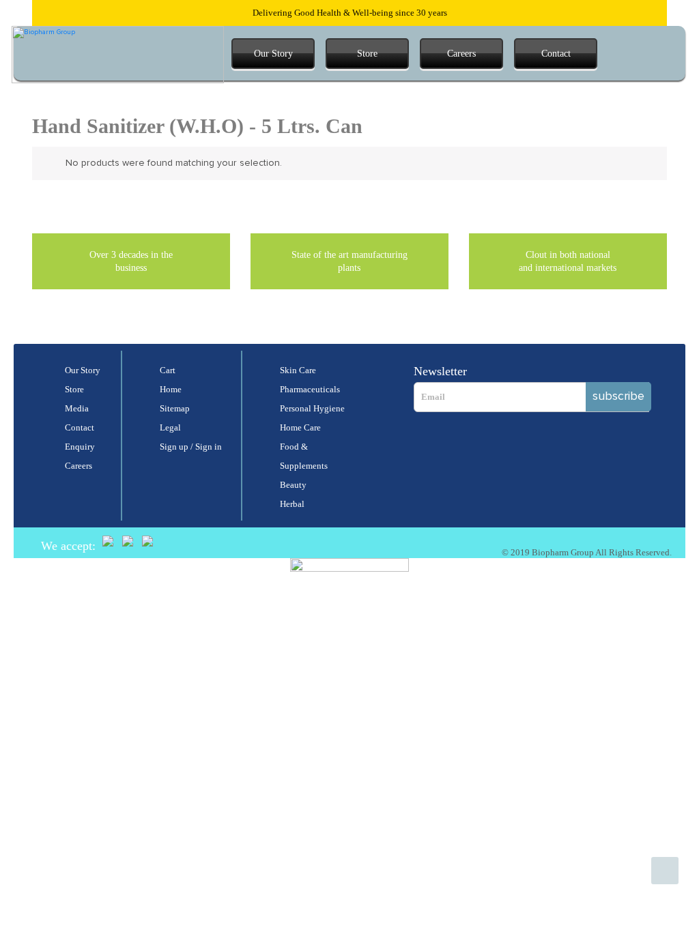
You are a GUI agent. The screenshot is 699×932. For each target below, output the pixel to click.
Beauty (293, 485)
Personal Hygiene (312, 408)
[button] (620, 53)
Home (171, 389)
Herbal (292, 504)
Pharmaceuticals (310, 389)
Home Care (300, 427)
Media (77, 408)
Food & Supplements (304, 456)
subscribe (618, 396)
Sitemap (175, 408)
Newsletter (440, 371)
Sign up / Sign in (191, 446)
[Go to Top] (665, 870)
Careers (461, 53)
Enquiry (80, 446)
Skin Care (298, 370)
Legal (170, 427)
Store (367, 53)
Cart (167, 370)
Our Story (273, 53)
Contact (556, 53)
